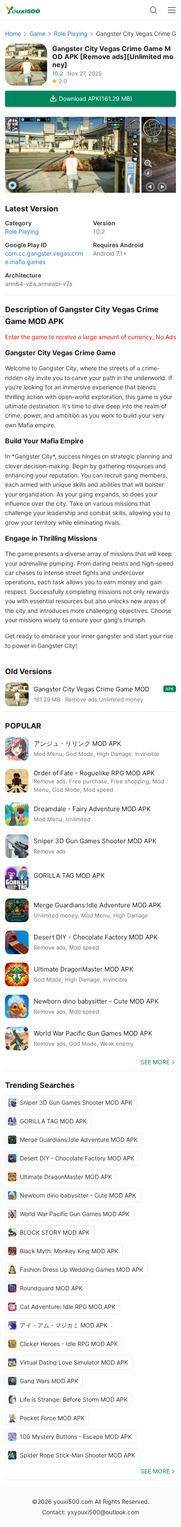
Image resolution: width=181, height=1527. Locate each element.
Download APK (95, 98)
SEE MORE (155, 1062)
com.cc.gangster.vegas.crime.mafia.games (44, 257)
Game (37, 33)
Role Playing (71, 33)
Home (13, 33)
